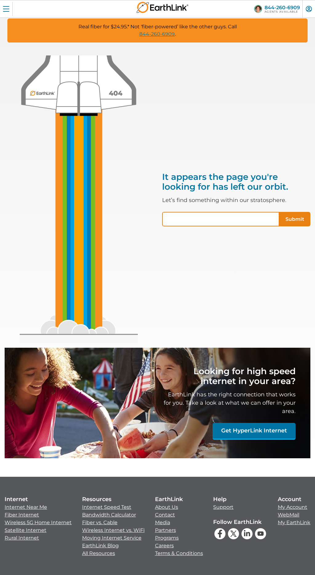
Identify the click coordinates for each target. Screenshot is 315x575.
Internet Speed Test (106, 507)
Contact (165, 515)
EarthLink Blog (100, 546)
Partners (165, 530)
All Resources (98, 553)
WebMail (288, 515)
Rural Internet (22, 538)
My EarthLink (294, 522)
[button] (38, 518)
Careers (164, 546)
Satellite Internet (25, 530)
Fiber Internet (22, 515)
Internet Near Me (26, 507)
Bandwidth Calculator (109, 515)
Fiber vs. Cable (100, 522)
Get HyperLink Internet (254, 430)
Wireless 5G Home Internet (38, 522)
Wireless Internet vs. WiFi (113, 530)
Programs (167, 538)
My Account (292, 507)
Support (223, 507)
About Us (166, 507)
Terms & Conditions (179, 553)
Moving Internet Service (112, 538)
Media (162, 522)
